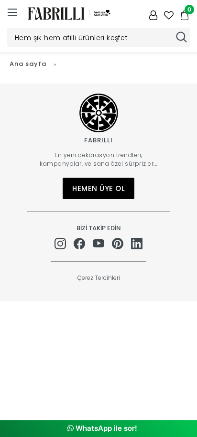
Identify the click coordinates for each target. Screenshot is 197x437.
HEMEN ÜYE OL (98, 188)
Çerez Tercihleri (98, 278)
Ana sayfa (28, 63)
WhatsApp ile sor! (105, 428)
